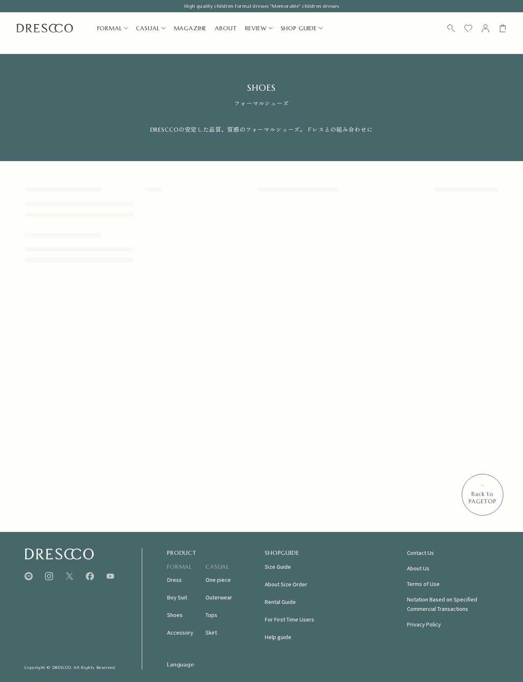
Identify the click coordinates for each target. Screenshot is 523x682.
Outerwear (219, 597)
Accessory (180, 632)
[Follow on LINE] (29, 576)
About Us (418, 568)
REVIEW (256, 28)
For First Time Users (289, 619)
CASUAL (148, 28)
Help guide (278, 637)
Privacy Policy (424, 624)
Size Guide (278, 566)
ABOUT (226, 28)
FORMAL (109, 28)
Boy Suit (177, 597)
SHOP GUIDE (299, 28)
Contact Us (420, 552)
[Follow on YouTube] (110, 576)
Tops (211, 615)
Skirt (211, 632)
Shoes (175, 615)
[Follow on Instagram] (49, 576)
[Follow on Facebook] (90, 576)
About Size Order (286, 584)
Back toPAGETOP (482, 497)
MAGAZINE (190, 28)
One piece (218, 579)
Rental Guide (280, 602)
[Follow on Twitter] (69, 576)
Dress (174, 579)
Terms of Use (423, 584)
